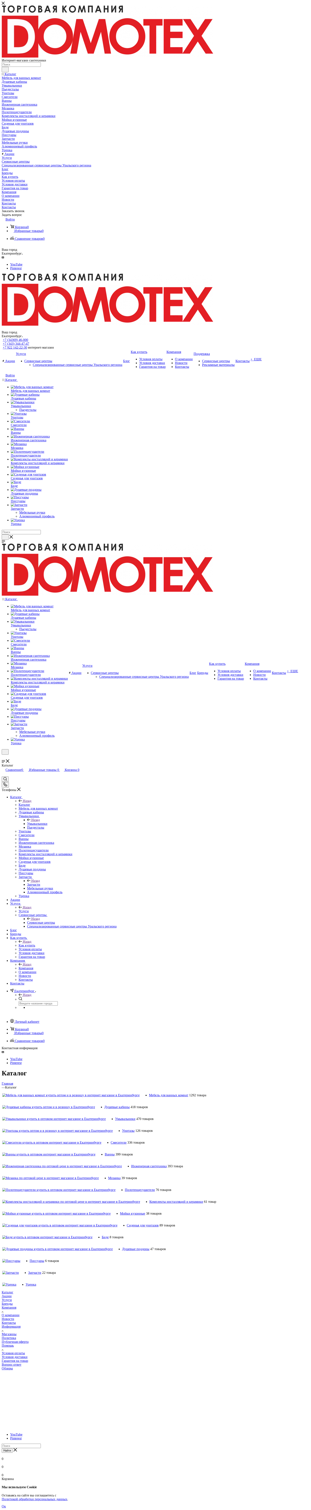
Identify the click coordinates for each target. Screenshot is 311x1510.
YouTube (16, 264)
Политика (9, 1338)
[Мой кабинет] (4, 757)
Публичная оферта (15, 1342)
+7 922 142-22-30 (15, 347)
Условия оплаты (13, 1353)
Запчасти (33, 884)
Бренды (7, 1303)
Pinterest (16, 268)
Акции (7, 1296)
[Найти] (5, 69)
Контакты (9, 1322)
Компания (26, 968)
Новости (8, 1319)
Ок (4, 1506)
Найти (7, 1450)
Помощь (8, 1345)
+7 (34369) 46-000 (15, 340)
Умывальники (37, 823)
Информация (11, 1326)
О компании (10, 1315)
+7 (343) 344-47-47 (16, 343)
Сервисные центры (41, 922)
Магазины (9, 1334)
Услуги (24, 911)
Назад (27, 801)
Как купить (27, 945)
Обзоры (7, 1368)
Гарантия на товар (15, 1361)
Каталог (24, 804)
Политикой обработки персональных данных (34, 1499)
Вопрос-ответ (11, 1364)
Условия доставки (15, 1357)
